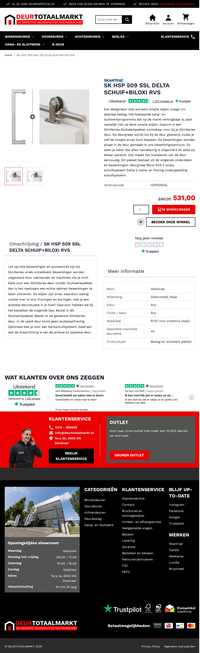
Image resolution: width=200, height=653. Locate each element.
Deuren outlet (129, 455)
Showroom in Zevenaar (176, 3)
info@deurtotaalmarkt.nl (74, 433)
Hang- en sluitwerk (22, 44)
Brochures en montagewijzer (133, 513)
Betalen (128, 534)
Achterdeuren (87, 36)
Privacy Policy (151, 646)
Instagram (176, 505)
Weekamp (176, 556)
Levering (128, 540)
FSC (125, 565)
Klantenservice (175, 36)
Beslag (118, 36)
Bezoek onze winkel (170, 222)
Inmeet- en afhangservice (141, 522)
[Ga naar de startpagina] (44, 19)
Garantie (128, 547)
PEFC (126, 572)
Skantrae (176, 544)
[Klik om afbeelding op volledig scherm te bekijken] (50, 116)
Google (174, 517)
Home (8, 55)
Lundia (174, 562)
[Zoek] (127, 19)
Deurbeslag (93, 519)
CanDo (174, 550)
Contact (128, 505)
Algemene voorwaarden (179, 646)
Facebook (176, 511)
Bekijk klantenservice (71, 456)
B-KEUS (58, 44)
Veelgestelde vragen (137, 528)
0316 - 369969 (66, 427)
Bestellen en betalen (137, 553)
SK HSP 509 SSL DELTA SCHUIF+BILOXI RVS (46, 55)
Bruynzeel (176, 569)
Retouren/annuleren (137, 559)
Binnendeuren (17, 36)
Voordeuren (52, 36)
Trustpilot (176, 523)
